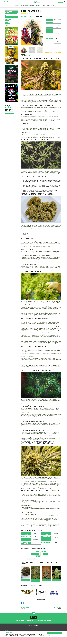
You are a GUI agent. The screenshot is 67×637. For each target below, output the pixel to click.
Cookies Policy (41, 635)
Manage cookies (58, 635)
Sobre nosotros (28, 630)
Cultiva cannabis (35, 631)
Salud (6, 25)
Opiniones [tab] (28, 55)
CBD (6, 15)
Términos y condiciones (48, 630)
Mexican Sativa (57, 25)
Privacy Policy (33, 635)
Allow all (55, 633)
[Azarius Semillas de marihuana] (11, 55)
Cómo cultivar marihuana (9, 12)
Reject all (50, 635)
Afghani (57, 24)
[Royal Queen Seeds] (11, 74)
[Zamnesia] (11, 35)
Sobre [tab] (22, 55)
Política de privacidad (48, 631)
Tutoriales (7, 19)
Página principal (24, 16)
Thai (57, 22)
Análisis (7, 20)
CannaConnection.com (36, 1)
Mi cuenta (27, 631)
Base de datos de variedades (37, 630)
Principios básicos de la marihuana (11, 17)
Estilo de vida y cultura (11, 13)
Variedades (31, 16)
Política (7, 23)
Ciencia (7, 22)
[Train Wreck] (32, 31)
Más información (53, 52)
